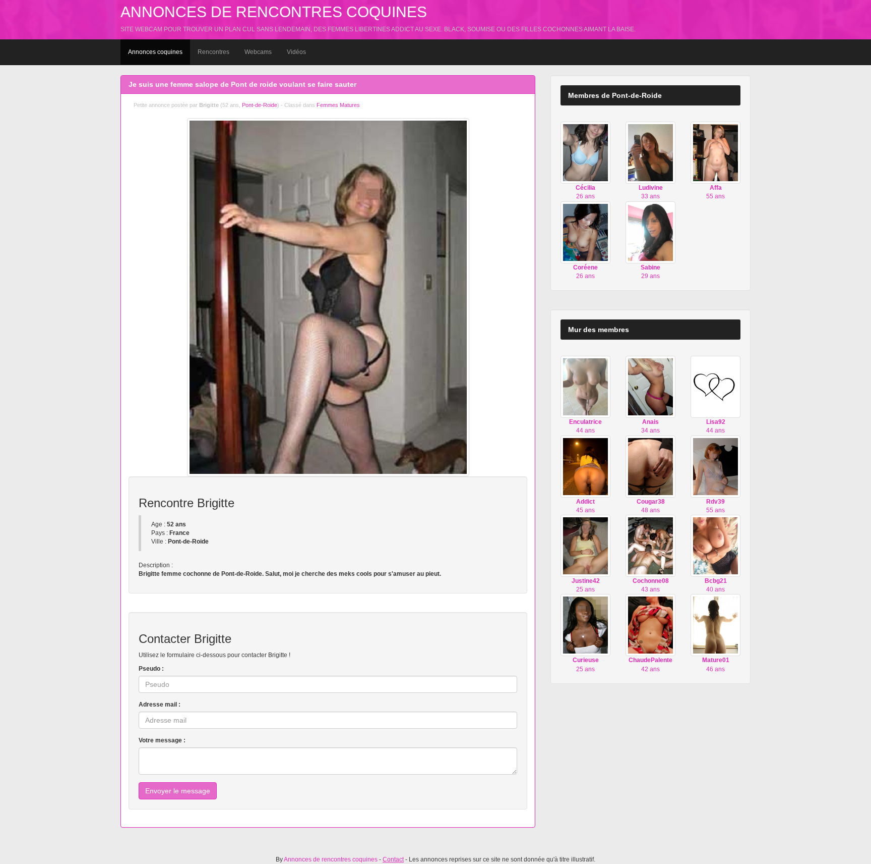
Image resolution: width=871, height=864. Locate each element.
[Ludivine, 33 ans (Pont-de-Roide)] (650, 152)
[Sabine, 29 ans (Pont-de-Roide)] (650, 231)
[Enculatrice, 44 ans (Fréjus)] (585, 386)
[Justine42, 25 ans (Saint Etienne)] (585, 545)
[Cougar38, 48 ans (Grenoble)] (650, 465)
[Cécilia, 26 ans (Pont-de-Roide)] (585, 152)
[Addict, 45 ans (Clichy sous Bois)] (585, 465)
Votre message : (162, 740)
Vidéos (296, 52)
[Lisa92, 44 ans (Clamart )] (715, 386)
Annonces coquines (155, 52)
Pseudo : (151, 668)
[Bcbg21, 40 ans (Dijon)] (715, 545)
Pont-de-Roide (259, 105)
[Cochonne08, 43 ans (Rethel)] (650, 545)
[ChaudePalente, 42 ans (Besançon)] (650, 624)
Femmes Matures (338, 105)
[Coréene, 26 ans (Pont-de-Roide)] (585, 231)
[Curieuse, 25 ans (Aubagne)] (585, 624)
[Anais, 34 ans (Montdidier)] (650, 386)
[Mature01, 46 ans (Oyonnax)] (715, 624)
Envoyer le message (177, 791)
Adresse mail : (159, 704)
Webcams (258, 52)
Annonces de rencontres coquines (273, 12)
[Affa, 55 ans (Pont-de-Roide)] (715, 152)
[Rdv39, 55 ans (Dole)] (715, 465)
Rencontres (213, 52)
